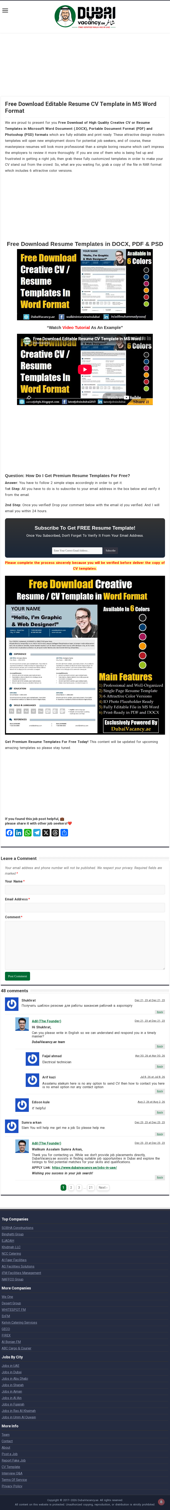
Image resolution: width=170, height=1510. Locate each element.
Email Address (17, 899)
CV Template (11, 1467)
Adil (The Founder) (46, 1021)
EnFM (6, 1316)
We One (7, 1297)
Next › (103, 1188)
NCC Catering (11, 1254)
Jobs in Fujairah (13, 1404)
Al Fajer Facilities (14, 1260)
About (6, 1448)
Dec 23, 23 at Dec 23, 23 (150, 1122)
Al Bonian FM (11, 1342)
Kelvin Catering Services (19, 1323)
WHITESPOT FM (14, 1310)
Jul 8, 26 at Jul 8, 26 (152, 1076)
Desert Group (11, 1303)
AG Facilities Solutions (18, 1266)
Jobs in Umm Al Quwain (19, 1417)
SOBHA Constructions (17, 1228)
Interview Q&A (12, 1473)
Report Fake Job (14, 1460)
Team (6, 1435)
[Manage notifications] (161, 1502)
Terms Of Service (14, 1480)
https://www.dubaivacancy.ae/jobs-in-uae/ (84, 1168)
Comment (13, 917)
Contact (7, 1441)
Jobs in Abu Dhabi (15, 1379)
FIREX (6, 1335)
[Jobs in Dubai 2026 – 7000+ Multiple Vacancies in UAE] (85, 16)
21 (91, 1188)
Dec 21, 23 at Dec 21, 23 (150, 1000)
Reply (160, 1012)
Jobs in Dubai (12, 1372)
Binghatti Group (13, 1234)
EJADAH (8, 1241)
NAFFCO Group (12, 1279)
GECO (6, 1329)
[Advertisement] (85, 67)
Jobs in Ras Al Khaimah (19, 1411)
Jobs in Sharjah (13, 1385)
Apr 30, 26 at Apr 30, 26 (150, 1055)
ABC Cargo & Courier (16, 1348)
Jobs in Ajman (12, 1391)
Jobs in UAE (10, 1366)
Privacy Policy (12, 1486)
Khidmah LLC (11, 1247)
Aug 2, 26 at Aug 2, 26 (151, 1101)
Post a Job (10, 1454)
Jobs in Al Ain (12, 1398)
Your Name (15, 881)
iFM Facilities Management (21, 1273)
